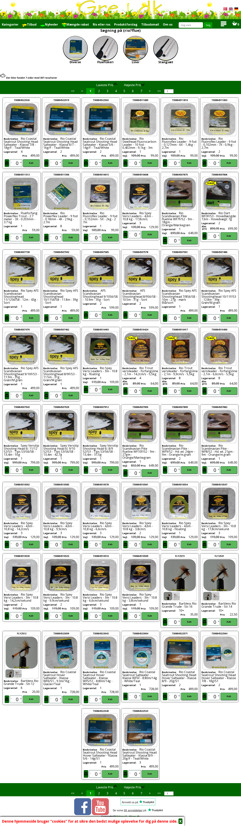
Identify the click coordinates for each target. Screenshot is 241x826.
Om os (167, 24)
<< (72, 91)
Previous (157, 581)
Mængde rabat (77, 24)
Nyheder (51, 24)
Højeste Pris (132, 85)
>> (159, 91)
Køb (31, 163)
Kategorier (10, 24)
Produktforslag (125, 24)
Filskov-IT (121, 816)
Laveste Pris (104, 85)
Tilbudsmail (150, 24)
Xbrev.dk (134, 816)
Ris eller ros (101, 24)
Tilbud (32, 24)
